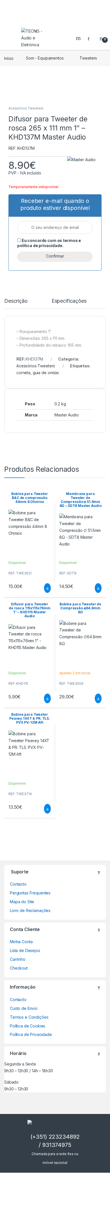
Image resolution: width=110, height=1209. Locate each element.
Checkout (19, 968)
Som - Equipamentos (44, 58)
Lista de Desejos (25, 950)
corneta (23, 372)
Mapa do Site (22, 901)
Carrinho (17, 959)
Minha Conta (21, 941)
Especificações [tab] (69, 301)
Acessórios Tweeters (25, 108)
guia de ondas (46, 372)
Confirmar (55, 256)
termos (70, 240)
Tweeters (88, 58)
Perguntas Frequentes (30, 892)
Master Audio (66, 414)
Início (9, 58)
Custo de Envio (24, 1008)
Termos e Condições (29, 1017)
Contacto (18, 884)
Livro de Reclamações (30, 910)
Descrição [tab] (16, 301)
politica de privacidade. (40, 245)
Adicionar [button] (42, 588)
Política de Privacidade (31, 1034)
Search (79, 38)
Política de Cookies (27, 1025)
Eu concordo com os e (49, 243)
